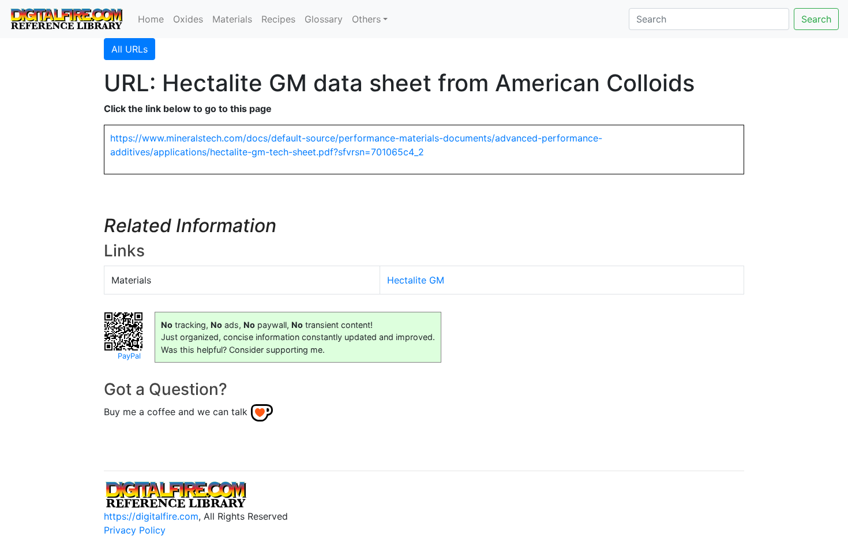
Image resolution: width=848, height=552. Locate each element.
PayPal (129, 356)
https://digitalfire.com (151, 516)
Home (151, 19)
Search (816, 19)
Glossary (324, 19)
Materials (232, 19)
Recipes (278, 19)
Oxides (188, 19)
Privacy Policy (135, 530)
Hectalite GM (415, 280)
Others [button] (366, 19)
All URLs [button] (129, 49)
